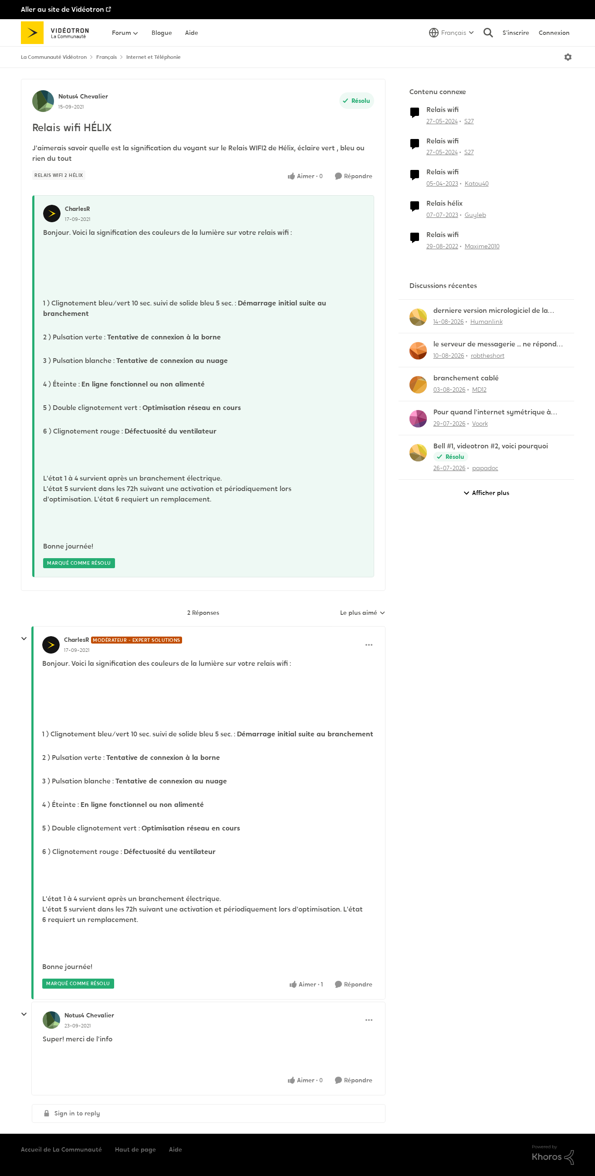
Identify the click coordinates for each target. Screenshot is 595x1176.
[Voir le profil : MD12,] (418, 384)
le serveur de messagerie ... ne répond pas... (495, 344)
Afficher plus (490, 493)
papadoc (485, 468)
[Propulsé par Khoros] (553, 1155)
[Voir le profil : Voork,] (418, 418)
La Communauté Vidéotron (54, 57)
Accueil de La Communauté (61, 1149)
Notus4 (68, 96)
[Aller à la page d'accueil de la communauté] (58, 32)
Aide (175, 1149)
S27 (469, 121)
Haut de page (135, 1149)
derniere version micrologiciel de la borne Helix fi (490, 310)
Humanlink (486, 321)
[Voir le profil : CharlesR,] (52, 213)
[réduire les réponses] (24, 639)
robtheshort (487, 355)
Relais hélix (444, 203)
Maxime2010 (482, 246)
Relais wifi (442, 109)
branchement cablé (466, 378)
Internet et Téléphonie (153, 57)
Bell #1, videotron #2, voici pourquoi (490, 446)
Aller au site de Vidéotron (62, 9)
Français (106, 57)
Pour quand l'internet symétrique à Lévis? (492, 412)
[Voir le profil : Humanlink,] (418, 317)
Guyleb (475, 215)
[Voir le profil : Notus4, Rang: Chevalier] (43, 101)
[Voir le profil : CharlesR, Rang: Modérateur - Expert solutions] (51, 645)
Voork (480, 423)
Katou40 (477, 183)
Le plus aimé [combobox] (362, 613)
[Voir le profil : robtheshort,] (418, 350)
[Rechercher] (488, 32)
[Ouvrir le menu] (568, 57)
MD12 (479, 389)
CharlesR (77, 209)
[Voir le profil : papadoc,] (418, 452)
